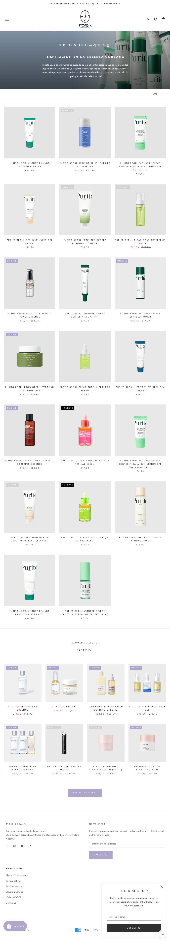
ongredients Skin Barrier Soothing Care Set (106, 708)
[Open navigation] (7, 19)
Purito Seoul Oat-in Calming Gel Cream (29, 242)
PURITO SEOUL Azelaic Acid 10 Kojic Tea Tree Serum (85, 539)
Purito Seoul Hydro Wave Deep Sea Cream (140, 389)
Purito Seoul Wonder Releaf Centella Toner (140, 315)
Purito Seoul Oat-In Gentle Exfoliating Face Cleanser (30, 539)
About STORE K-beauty (17, 875)
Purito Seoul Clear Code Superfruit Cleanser (140, 242)
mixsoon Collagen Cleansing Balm (147, 768)
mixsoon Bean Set (64, 706)
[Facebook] (7, 846)
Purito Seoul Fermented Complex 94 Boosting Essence (29, 462)
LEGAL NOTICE (13, 897)
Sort (156, 93)
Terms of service (14, 886)
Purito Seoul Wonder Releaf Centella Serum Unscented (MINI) (85, 613)
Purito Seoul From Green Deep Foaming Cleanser (85, 242)
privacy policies (13, 881)
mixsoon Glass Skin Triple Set (147, 708)
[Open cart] (163, 19)
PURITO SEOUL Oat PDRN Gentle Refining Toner (140, 539)
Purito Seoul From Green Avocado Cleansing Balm (29, 389)
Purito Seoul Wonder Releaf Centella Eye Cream (85, 315)
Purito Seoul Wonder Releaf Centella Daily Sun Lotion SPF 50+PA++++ (140, 166)
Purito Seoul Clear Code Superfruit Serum (85, 389)
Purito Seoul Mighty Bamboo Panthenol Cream (29, 165)
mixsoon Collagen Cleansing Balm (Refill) (105, 768)
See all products (85, 792)
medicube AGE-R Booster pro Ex (64, 768)
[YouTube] (22, 846)
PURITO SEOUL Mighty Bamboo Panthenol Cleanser (29, 613)
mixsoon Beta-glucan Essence (23, 708)
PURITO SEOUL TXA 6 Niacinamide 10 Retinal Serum (85, 462)
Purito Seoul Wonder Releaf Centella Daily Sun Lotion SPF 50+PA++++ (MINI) (140, 464)
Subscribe (134, 927)
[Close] (161, 886)
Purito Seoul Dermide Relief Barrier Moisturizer (85, 165)
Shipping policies (14, 891)
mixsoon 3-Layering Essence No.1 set (22, 768)
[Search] (156, 19)
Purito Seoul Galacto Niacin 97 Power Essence (29, 315)
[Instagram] (14, 846)
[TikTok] (30, 846)
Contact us (11, 902)
